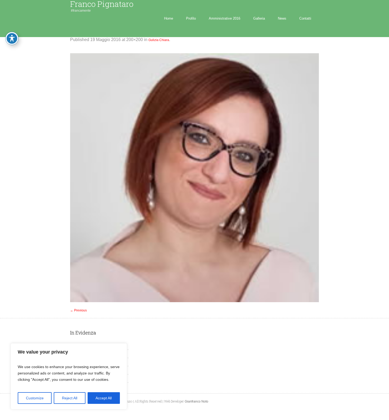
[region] (69, 376)
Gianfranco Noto (196, 401)
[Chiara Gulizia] (194, 177)
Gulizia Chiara (158, 40)
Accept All (104, 398)
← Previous (78, 310)
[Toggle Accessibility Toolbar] (12, 38)
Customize (35, 398)
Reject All (69, 398)
